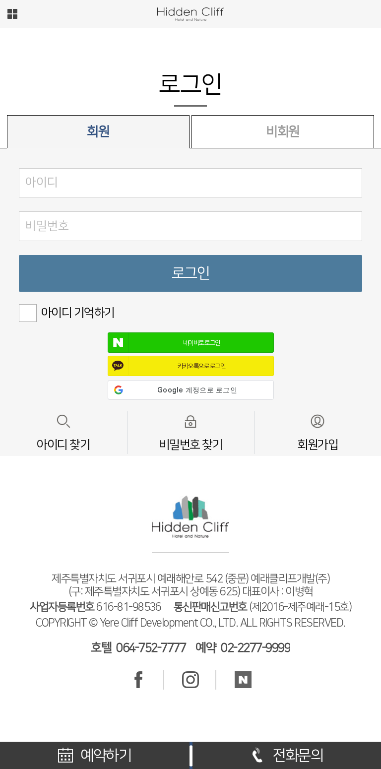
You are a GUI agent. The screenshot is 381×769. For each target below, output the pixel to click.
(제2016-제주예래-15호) (263, 607)
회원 (98, 132)
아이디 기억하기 (78, 313)
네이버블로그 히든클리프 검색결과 (243, 680)
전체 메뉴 (12, 13)
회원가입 (317, 445)
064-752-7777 (151, 647)
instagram (190, 680)
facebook (138, 680)
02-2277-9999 (255, 647)
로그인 (191, 273)
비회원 (283, 132)
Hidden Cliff (190, 14)
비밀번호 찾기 (191, 445)
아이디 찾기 (63, 445)
